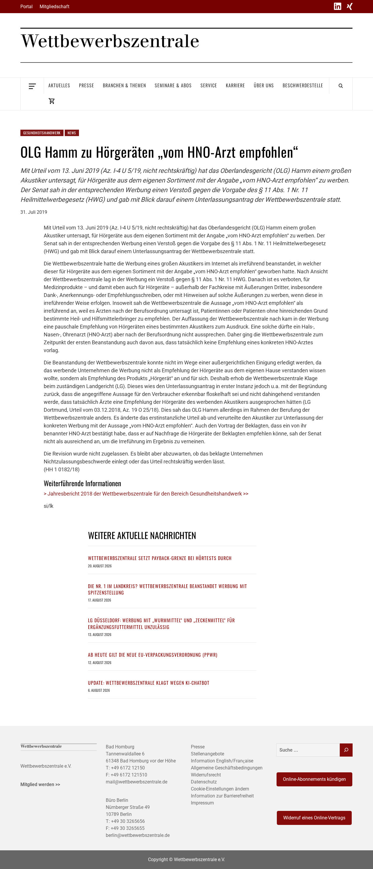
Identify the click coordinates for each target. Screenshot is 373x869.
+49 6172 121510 (129, 775)
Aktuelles (59, 85)
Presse (86, 85)
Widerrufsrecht (206, 775)
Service (208, 85)
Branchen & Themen (124, 85)
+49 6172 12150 (128, 768)
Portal (26, 6)
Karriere (235, 85)
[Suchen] (346, 750)
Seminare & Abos (173, 85)
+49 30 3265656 (128, 821)
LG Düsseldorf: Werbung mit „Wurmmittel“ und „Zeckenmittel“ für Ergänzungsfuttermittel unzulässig (161, 623)
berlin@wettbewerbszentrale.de (138, 835)
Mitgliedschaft (54, 6)
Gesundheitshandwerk (42, 132)
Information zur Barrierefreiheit (222, 796)
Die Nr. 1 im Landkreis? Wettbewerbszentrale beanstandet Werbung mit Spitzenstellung (167, 589)
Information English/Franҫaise (222, 761)
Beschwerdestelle (303, 85)
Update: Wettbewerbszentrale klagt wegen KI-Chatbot (149, 682)
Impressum (202, 803)
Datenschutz (204, 782)
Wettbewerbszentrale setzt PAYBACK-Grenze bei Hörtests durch (160, 558)
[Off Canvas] (32, 86)
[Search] (341, 85)
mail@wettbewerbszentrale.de (136, 782)
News (72, 132)
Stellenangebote (207, 754)
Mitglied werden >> (40, 784)
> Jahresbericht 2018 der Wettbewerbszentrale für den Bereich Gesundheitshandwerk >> (146, 494)
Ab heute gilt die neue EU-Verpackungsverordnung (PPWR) (152, 654)
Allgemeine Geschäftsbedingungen (227, 768)
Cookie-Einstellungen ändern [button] (220, 789)
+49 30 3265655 (128, 828)
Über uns (264, 85)
